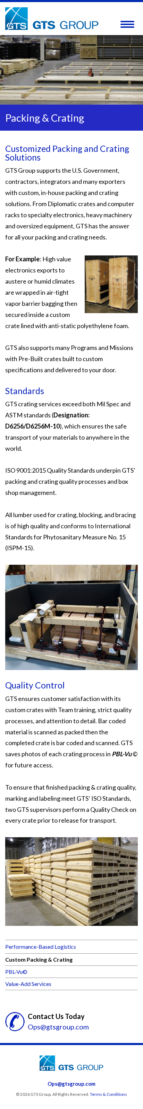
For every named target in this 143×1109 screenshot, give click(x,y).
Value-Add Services (28, 983)
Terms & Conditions (108, 1094)
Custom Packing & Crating (39, 959)
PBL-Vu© (16, 971)
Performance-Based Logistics (40, 946)
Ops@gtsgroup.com (58, 1026)
